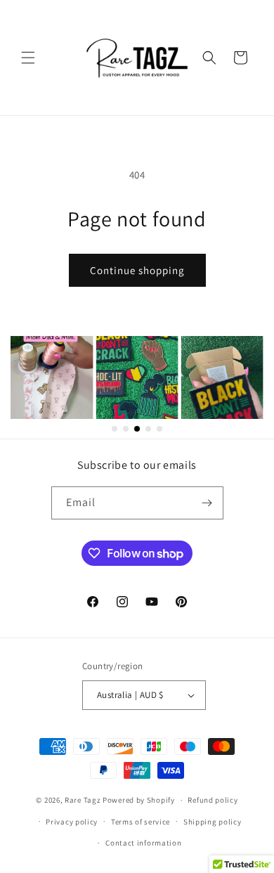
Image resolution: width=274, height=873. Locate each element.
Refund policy (212, 800)
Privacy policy (72, 822)
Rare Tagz (82, 800)
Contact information (143, 843)
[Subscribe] (207, 502)
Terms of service (140, 822)
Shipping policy (212, 822)
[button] (28, 57)
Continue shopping (137, 270)
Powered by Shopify (139, 800)
